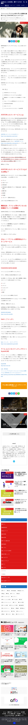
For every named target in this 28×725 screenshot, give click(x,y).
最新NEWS (7, 5)
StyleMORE (3, 363)
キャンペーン (20, 611)
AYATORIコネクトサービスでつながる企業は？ (12, 95)
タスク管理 (21, 602)
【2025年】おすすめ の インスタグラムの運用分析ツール (7, 634)
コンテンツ (14, 596)
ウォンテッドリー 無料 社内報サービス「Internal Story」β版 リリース (21, 484)
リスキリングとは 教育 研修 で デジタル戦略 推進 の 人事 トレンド (7, 661)
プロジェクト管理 (14, 605)
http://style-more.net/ (5, 365)
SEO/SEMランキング (14, 693)
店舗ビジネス (21, 590)
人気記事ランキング (6, 580)
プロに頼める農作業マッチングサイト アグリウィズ (14, 385)
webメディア (17, 19)
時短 (8, 593)
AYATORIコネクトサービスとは (9, 92)
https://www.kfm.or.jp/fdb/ (7, 314)
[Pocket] (16, 41)
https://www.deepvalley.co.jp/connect (9, 136)
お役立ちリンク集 (6, 577)
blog (3, 593)
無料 (6, 20)
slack (13, 608)
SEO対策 (18, 5)
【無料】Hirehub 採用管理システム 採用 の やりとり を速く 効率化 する (20, 661)
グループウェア (6, 560)
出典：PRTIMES (4, 369)
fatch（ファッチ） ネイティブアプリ (9, 342)
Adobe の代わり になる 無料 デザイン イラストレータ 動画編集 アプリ (21, 647)
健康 (18, 608)
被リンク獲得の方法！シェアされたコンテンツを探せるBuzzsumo (21, 492)
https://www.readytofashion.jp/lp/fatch (9, 343)
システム (4, 547)
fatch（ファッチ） (7, 106)
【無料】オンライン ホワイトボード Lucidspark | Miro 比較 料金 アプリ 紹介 (7, 647)
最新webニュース (10, 8)
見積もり (23, 608)
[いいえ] (26, 721)
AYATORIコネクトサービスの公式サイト (10, 134)
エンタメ (4, 567)
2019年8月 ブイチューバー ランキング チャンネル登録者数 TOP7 (21, 501)
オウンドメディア (20, 614)
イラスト (4, 570)
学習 (21, 599)
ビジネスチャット (6, 608)
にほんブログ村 (14, 689)
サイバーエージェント (7, 602)
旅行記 (4, 574)
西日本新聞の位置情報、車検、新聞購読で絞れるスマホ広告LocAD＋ (21, 474)
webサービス (5, 19)
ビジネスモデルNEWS (7, 550)
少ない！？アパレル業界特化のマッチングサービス (13, 101)
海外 (3, 614)
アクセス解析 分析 (6, 540)
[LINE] (19, 41)
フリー (15, 602)
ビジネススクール (6, 611)
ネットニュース (19, 456)
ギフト (4, 590)
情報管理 (22, 605)
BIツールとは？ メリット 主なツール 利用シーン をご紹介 (21, 634)
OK (14, 723)
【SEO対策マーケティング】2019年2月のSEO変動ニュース (21, 510)
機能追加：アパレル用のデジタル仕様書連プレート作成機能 (13, 98)
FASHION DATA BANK (8, 103)
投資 (9, 590)
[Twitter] (12, 41)
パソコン (13, 593)
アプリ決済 (15, 599)
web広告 (22, 5)
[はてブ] (14, 41)
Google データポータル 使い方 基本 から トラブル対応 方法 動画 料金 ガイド (21, 675)
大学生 (13, 611)
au (13, 614)
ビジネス (9, 614)
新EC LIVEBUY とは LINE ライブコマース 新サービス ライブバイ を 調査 (7, 675)
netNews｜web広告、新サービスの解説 (11, 2)
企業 (18, 593)
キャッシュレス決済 (6, 599)
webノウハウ (12, 5)
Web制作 (4, 544)
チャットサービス (6, 596)
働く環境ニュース (6, 554)
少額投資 (14, 590)
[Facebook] (9, 41)
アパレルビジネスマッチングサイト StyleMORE (13, 108)
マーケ (4, 564)
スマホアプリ (5, 557)
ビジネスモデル (12, 19)
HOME (3, 8)
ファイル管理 (5, 605)
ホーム (2, 5)
